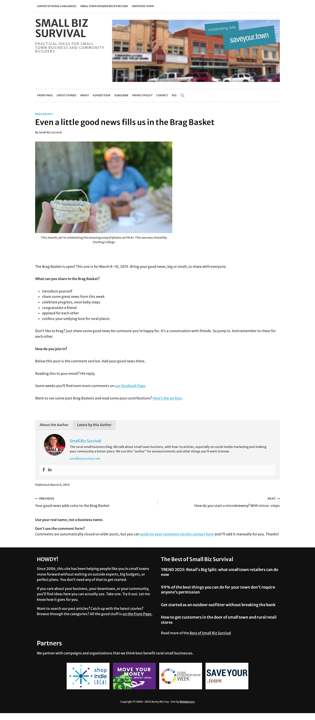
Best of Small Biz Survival (210, 633)
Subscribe (121, 95)
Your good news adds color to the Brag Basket (72, 502)
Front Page (45, 95)
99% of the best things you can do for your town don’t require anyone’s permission (218, 590)
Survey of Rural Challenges (56, 6)
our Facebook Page (130, 386)
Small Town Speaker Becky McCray (104, 6)
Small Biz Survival (50, 132)
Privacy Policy (142, 95)
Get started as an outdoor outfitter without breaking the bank (218, 604)
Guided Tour (101, 95)
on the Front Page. (137, 614)
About (84, 95)
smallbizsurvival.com (85, 459)
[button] (182, 95)
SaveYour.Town (143, 6)
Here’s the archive (167, 398)
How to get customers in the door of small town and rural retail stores (218, 620)
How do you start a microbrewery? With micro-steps (237, 502)
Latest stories (66, 95)
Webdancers (187, 701)
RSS (174, 95)
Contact (162, 95)
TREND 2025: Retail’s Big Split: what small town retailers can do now (219, 572)
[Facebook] (44, 470)
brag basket (44, 114)
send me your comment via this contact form (177, 534)
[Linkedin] (50, 470)
